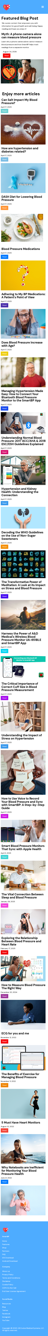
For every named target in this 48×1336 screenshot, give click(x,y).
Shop (4, 1248)
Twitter (5, 1310)
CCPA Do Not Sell (9, 1288)
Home (4, 1241)
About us (6, 1271)
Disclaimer (6, 1281)
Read (7, 55)
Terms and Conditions (11, 1278)
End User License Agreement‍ (14, 1291)
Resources (6, 1304)
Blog (4, 1307)
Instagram (6, 1317)
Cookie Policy (7, 1285)
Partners (5, 1251)
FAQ (3, 1254)
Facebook (6, 1314)
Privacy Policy (7, 1274)
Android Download (10, 1261)
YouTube (5, 1320)
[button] (43, 7)
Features (5, 1244)
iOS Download (8, 1258)
